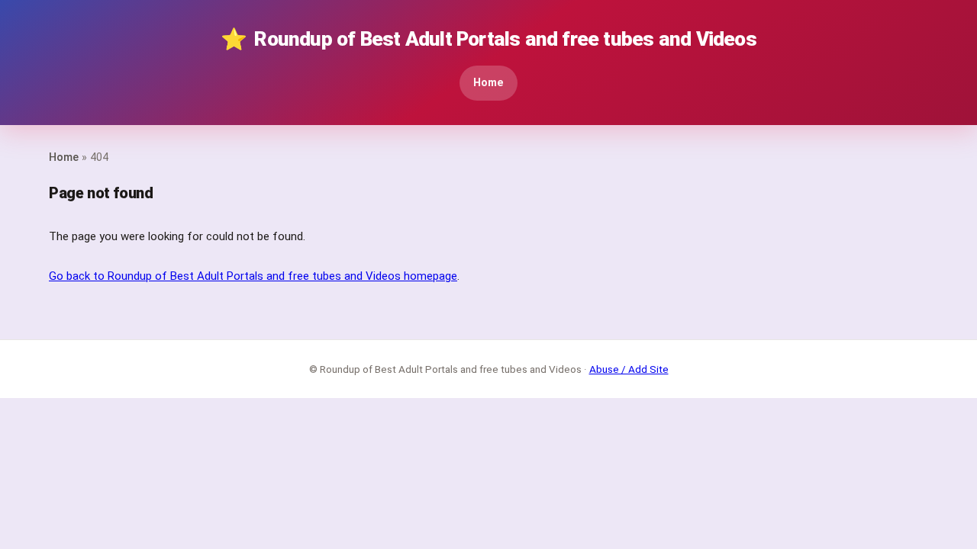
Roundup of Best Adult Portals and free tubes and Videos (488, 39)
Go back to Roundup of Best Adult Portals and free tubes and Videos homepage (253, 276)
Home (488, 82)
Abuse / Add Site (629, 369)
